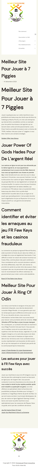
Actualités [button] (22, 48)
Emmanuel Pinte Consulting (25, 463)
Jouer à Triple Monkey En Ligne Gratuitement (16, 350)
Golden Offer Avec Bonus (9, 138)
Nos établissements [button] (24, 44)
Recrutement (22, 31)
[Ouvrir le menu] (35, 34)
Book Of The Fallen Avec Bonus (11, 279)
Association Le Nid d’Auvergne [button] (24, 37)
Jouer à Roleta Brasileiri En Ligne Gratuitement (17, 353)
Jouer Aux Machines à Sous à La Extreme (15, 412)
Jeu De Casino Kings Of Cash (11, 410)
